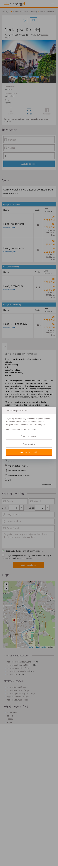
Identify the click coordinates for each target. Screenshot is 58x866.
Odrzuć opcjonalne (29, 436)
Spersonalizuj (29, 444)
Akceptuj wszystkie (29, 452)
